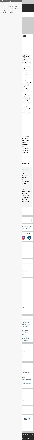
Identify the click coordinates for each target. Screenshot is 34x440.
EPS (27, 326)
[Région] (26, 421)
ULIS (24, 338)
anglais (24, 322)
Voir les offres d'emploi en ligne (22, 226)
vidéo (28, 338)
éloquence (26, 340)
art (29, 322)
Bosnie (30, 324)
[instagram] (23, 239)
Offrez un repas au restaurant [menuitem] (9, 6)
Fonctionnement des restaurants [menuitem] (10, 8)
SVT (27, 336)
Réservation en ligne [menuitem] (7, 1)
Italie (25, 330)
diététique (24, 326)
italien (28, 330)
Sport (24, 336)
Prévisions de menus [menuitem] (7, 10)
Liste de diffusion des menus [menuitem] (9, 12)
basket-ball (25, 324)
